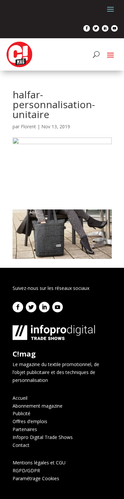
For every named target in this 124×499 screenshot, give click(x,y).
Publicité (21, 413)
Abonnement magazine (37, 406)
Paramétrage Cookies (36, 478)
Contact (21, 445)
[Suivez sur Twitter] (96, 28)
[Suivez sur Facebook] (86, 28)
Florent (28, 126)
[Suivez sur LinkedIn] (105, 28)
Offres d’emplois (30, 421)
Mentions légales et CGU (39, 462)
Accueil (20, 398)
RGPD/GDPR (26, 470)
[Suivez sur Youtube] (114, 28)
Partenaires (25, 429)
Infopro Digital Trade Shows (43, 437)
